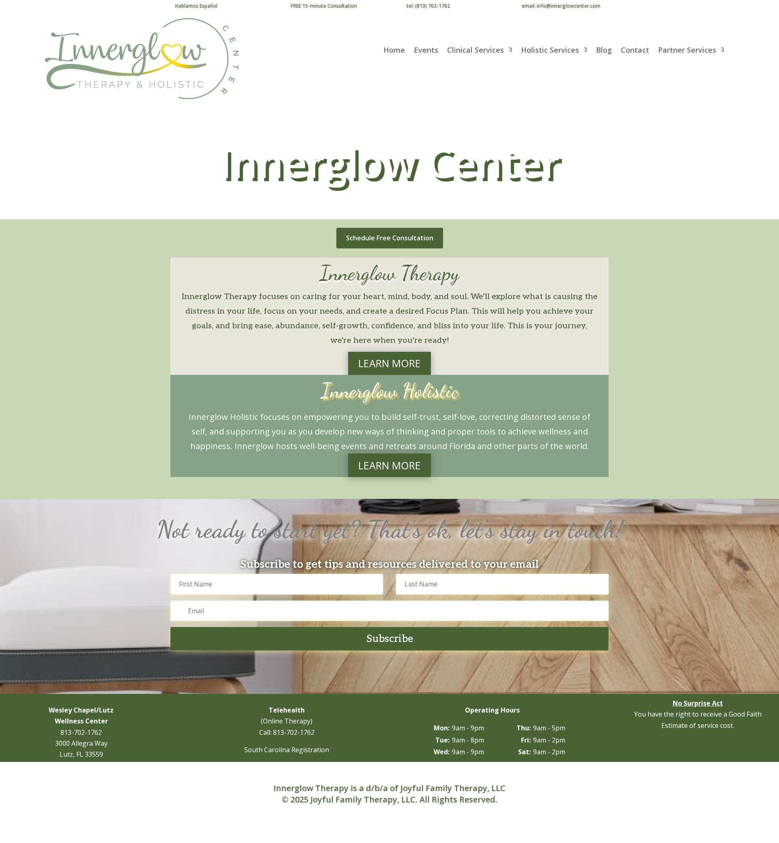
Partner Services (687, 51)
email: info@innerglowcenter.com (561, 5)
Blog (604, 51)
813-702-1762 (81, 732)
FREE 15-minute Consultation (324, 5)
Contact (635, 51)
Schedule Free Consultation (389, 237)
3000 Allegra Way (81, 743)
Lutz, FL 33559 (81, 754)
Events (426, 51)
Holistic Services (550, 51)
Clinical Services (475, 51)
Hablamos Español (196, 5)
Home (394, 51)
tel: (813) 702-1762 (428, 5)
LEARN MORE (389, 363)
